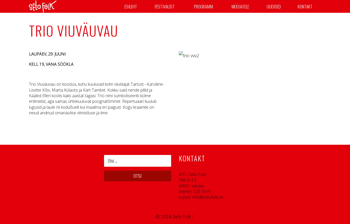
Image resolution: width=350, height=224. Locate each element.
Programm (203, 6)
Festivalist (165, 6)
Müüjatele (240, 6)
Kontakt (305, 6)
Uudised (274, 6)
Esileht (131, 6)
